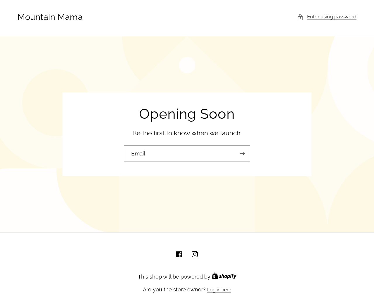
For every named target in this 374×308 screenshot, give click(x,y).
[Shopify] (224, 277)
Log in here (219, 290)
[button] (326, 17)
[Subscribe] (242, 154)
